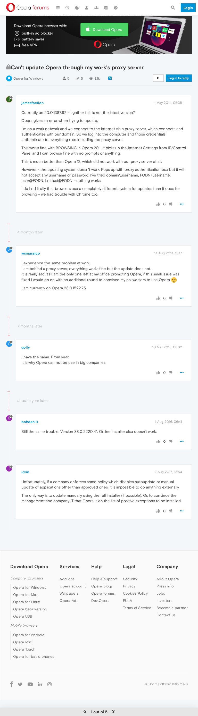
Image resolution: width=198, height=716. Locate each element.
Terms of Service (137, 608)
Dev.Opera (100, 601)
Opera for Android (29, 635)
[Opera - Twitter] (20, 684)
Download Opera (107, 29)
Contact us (166, 615)
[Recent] (67, 7)
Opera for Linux (26, 602)
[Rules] (106, 7)
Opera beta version (30, 609)
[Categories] (58, 7)
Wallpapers (69, 593)
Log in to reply (179, 78)
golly (25, 347)
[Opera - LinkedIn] (40, 684)
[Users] (87, 7)
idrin (25, 472)
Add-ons (67, 579)
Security (130, 579)
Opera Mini (22, 642)
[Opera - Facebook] (11, 684)
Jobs (160, 593)
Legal (129, 566)
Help (96, 566)
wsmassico (30, 253)
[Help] (116, 7)
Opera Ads (69, 601)
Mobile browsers (24, 625)
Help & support (104, 579)
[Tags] (77, 7)
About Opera (167, 579)
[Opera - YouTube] (30, 684)
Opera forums (103, 593)
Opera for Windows (28, 78)
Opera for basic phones (33, 656)
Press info (165, 586)
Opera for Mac (25, 595)
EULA (127, 601)
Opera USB (22, 616)
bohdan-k (29, 422)
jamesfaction (32, 103)
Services (69, 566)
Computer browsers (26, 578)
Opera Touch (24, 649)
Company (167, 566)
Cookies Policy (135, 593)
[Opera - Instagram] (49, 684)
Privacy (129, 586)
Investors (164, 601)
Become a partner (172, 608)
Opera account (73, 586)
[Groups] (96, 7)
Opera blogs (102, 586)
